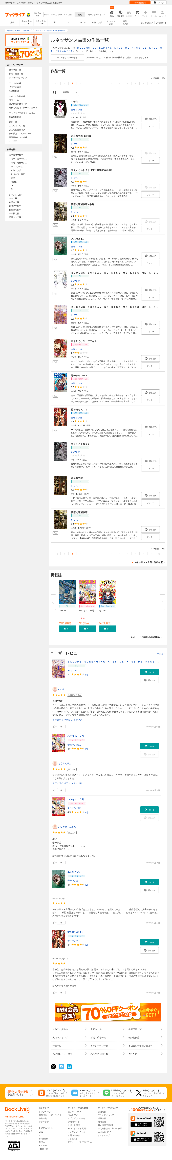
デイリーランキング (18, 77)
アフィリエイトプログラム (80, 1141)
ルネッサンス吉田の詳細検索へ (149, 562)
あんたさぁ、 (78, 238)
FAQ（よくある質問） (78, 1128)
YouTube (43, 1145)
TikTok (42, 1141)
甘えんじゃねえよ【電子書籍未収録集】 (92, 170)
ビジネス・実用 (18, 174)
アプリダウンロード (77, 1118)
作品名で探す (15, 202)
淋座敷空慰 (77, 478)
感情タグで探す (16, 217)
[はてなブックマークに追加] (69, 1068)
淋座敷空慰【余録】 (81, 135)
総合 (12, 22)
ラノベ (83, 22)
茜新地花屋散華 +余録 (82, 204)
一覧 (161, 653)
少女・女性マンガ (41, 22)
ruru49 (61, 689)
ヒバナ (102, 610)
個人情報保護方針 (106, 1125)
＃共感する (57, 719)
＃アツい (77, 719)
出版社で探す (15, 213)
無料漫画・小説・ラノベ (50, 1114)
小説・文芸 (97, 22)
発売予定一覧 (15, 70)
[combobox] (59, 14)
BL (54, 22)
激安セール (14, 99)
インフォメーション (77, 1131)
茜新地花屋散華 (79, 512)
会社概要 (102, 1111)
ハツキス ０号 (86, 610)
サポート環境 (74, 1125)
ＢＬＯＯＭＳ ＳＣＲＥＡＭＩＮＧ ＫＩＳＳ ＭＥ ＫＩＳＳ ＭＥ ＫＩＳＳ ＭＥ (118, 272)
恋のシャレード (79, 375)
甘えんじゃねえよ (80, 443)
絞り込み (37, 14)
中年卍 (74, 101)
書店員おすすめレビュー (20, 133)
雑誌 (13, 177)
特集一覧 (13, 122)
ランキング (44, 1121)
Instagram (43, 1138)
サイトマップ (104, 1135)
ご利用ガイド (161, 22)
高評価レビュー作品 (18, 137)
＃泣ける (77, 783)
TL (69, 22)
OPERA (63, 610)
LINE (41, 1131)
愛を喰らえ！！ (65, 51)
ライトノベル (17, 166)
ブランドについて (106, 1114)
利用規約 (102, 1121)
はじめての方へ (147, 22)
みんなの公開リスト (18, 129)
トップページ (45, 1111)
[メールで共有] (61, 1068)
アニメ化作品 (15, 83)
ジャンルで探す (16, 194)
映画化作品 (14, 90)
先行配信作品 (15, 116)
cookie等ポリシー (106, 1131)
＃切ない (68, 719)
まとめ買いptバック (18, 103)
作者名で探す (15, 205)
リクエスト (73, 1138)
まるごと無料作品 (17, 96)
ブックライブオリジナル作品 (22, 112)
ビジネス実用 (111, 22)
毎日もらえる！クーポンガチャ (23, 107)
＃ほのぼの (57, 783)
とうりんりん (64, 763)
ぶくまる (13, 140)
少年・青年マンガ (27, 22)
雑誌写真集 (125, 22)
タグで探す (14, 198)
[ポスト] (53, 1066)
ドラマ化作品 (15, 86)
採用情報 (102, 1118)
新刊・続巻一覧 (16, 73)
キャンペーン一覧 (17, 125)
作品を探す (73, 1114)
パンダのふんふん (67, 826)
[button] (67, 628)
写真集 (14, 181)
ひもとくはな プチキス (84, 341)
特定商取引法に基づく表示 (110, 1128)
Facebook (43, 1148)
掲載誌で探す (15, 209)
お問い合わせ (74, 1135)
